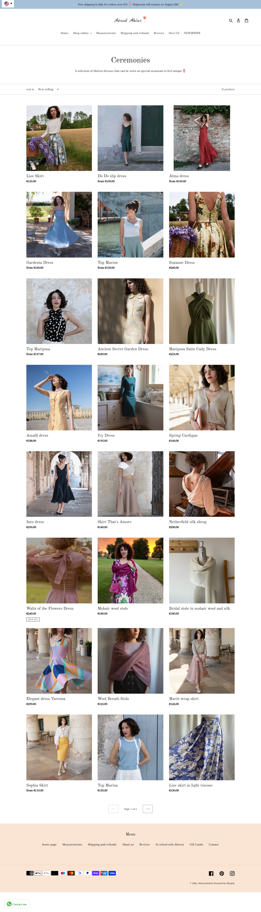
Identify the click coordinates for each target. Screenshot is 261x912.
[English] (8, 3)
